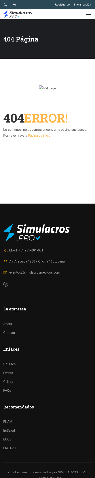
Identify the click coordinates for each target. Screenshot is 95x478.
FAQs (7, 391)
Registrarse (62, 4)
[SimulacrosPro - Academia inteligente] (17, 14)
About (7, 324)
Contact (9, 333)
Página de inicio (39, 136)
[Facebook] (5, 284)
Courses (9, 364)
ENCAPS (9, 448)
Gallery (8, 382)
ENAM (7, 422)
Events (8, 373)
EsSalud (9, 431)
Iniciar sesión (82, 4)
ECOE (7, 439)
